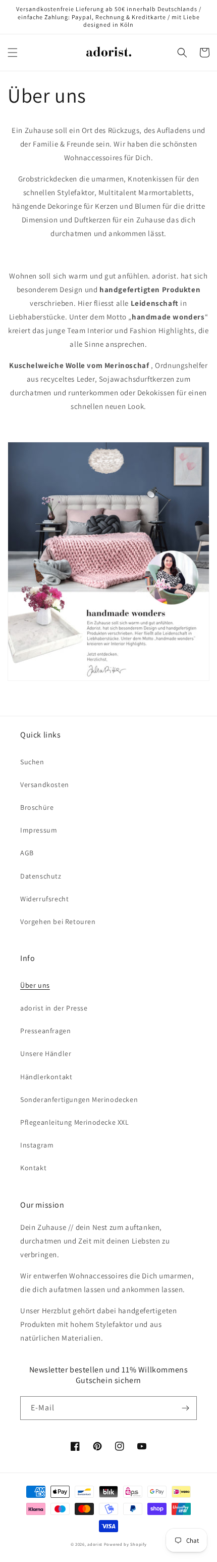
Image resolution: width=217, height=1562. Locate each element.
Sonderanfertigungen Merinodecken (79, 1099)
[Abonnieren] (185, 1408)
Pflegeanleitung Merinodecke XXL (74, 1122)
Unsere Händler (45, 1053)
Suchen (32, 761)
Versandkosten (44, 784)
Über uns (35, 985)
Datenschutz (41, 876)
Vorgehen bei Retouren (58, 921)
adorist (94, 1544)
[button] (13, 52)
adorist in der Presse (54, 1008)
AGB (27, 852)
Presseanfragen (45, 1030)
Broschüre (36, 807)
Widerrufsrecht (44, 898)
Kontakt (33, 1167)
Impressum (38, 830)
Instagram (36, 1145)
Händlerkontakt (46, 1076)
